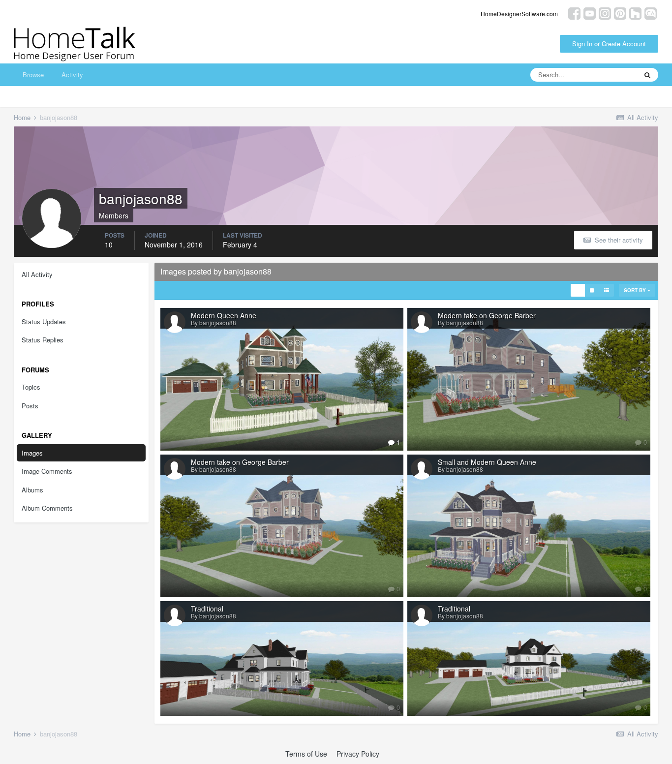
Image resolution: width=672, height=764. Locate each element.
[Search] (647, 75)
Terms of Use (306, 754)
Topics (31, 387)
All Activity (37, 274)
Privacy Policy (357, 754)
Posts (30, 405)
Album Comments (47, 508)
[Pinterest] (620, 12)
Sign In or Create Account (609, 43)
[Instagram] (605, 12)
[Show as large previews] (592, 290)
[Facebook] (574, 12)
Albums (32, 489)
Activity (72, 74)
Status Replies (42, 339)
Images (32, 453)
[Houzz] (635, 12)
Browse (33, 74)
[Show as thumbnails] (578, 290)
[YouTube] (589, 12)
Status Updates (44, 321)
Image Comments (47, 471)
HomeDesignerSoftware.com (519, 13)
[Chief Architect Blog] (650, 12)
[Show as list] (606, 290)
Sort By (635, 290)
